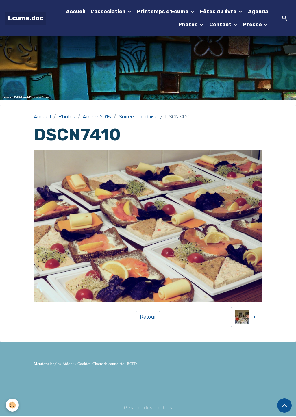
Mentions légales (47, 364)
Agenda (258, 11)
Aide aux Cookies (76, 364)
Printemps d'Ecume (163, 11)
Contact (221, 24)
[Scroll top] (284, 405)
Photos (188, 24)
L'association (108, 11)
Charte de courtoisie (108, 364)
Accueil (75, 11)
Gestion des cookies (148, 408)
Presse (253, 24)
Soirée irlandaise (138, 117)
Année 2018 (97, 117)
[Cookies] (12, 405)
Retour (148, 317)
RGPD (132, 364)
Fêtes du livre (219, 11)
